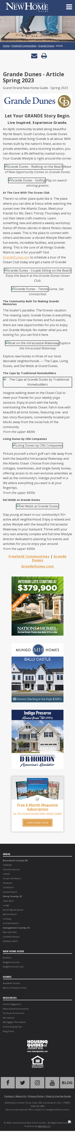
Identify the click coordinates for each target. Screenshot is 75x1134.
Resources (10, 997)
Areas (6, 854)
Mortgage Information (14, 1022)
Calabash (7, 864)
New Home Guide (13, 951)
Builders (7, 957)
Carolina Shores (11, 869)
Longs (6, 905)
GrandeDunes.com (16, 257)
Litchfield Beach (11, 936)
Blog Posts (8, 1031)
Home (6, 45)
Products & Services (13, 1013)
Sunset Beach (10, 891)
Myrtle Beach (10, 914)
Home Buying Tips (12, 1026)
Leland (6, 873)
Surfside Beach (11, 923)
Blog (67, 1082)
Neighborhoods (11, 962)
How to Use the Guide (58, 1096)
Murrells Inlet (10, 932)
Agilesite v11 (44, 1126)
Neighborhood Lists (13, 966)
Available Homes (11, 983)
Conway (7, 918)
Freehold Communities (24, 45)
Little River (8, 900)
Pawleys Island (10, 941)
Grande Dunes (46, 45)
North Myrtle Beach (13, 909)
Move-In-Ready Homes (15, 987)
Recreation (8, 1017)
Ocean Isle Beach (12, 878)
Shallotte (7, 882)
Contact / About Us (15, 1096)
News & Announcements (16, 1008)
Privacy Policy (36, 1096)
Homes (7, 976)
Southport (8, 887)
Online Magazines (12, 1004)
